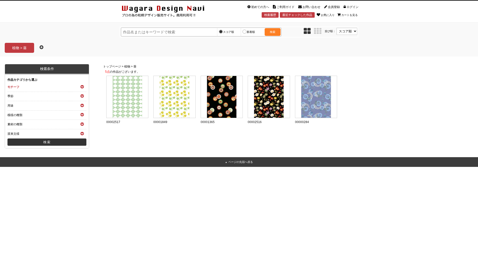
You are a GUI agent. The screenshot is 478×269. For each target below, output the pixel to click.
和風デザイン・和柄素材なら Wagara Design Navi (167, 12)
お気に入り (328, 14)
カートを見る (349, 14)
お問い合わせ (311, 7)
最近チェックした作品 (297, 15)
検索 (272, 31)
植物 (127, 66)
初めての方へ (260, 7)
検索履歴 (270, 15)
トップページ (112, 66)
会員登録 (334, 7)
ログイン (352, 7)
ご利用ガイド (286, 7)
